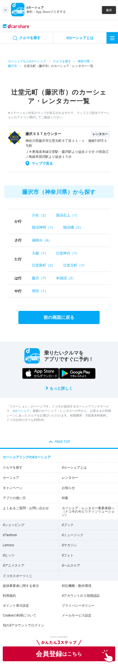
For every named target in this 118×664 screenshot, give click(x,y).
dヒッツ (9, 555)
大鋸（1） (40, 253)
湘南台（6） (42, 240)
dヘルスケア (71, 565)
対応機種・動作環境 (76, 586)
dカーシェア (21, 411)
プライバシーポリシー (78, 605)
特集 (65, 498)
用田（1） (40, 291)
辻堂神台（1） (67, 253)
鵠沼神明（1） (43, 227)
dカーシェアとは (74, 467)
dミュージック (72, 535)
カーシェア (11, 478)
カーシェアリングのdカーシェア (27, 457)
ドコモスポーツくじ (17, 576)
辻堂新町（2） (43, 265)
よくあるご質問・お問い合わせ (26, 508)
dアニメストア (13, 565)
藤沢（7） (40, 278)
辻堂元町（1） (74, 265)
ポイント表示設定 (16, 605)
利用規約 (9, 596)
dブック (68, 525)
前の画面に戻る (59, 317)
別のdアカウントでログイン (23, 625)
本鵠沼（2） (66, 278)
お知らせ (68, 488)
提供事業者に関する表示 (21, 586)
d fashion (10, 535)
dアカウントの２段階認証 (81, 596)
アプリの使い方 (14, 498)
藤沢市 (12, 66)
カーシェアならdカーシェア (27, 61)
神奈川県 (84, 61)
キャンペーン (13, 488)
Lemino (8, 545)
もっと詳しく (61, 388)
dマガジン (69, 545)
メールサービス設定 (76, 615)
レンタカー (70, 478)
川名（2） (40, 215)
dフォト (68, 555)
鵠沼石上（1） (67, 215)
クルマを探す (62, 61)
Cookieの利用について (19, 615)
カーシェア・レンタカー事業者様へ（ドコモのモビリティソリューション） (88, 511)
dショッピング (13, 525)
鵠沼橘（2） (73, 227)
